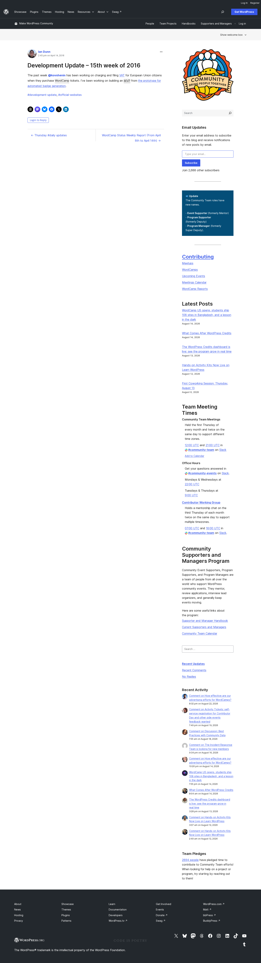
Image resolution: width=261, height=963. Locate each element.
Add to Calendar (194, 455)
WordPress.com (214, 903)
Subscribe (191, 162)
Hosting (18, 915)
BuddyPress (211, 920)
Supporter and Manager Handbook (205, 620)
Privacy (18, 920)
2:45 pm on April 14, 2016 (51, 55)
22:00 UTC (192, 484)
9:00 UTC (191, 495)
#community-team (201, 450)
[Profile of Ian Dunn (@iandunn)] (32, 54)
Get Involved (163, 903)
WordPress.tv (118, 920)
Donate (162, 915)
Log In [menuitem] (244, 2)
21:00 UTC (213, 445)
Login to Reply (38, 120)
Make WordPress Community (36, 23)
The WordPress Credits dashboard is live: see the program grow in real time (209, 803)
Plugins (65, 915)
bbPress (209, 915)
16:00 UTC (213, 528)
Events (160, 909)
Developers (116, 915)
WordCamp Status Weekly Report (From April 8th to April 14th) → (131, 137)
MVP (127, 80)
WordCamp (62, 80)
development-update (42, 95)
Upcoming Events (193, 276)
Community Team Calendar (199, 633)
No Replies (189, 676)
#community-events (202, 473)
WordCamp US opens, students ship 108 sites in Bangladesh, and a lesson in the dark (206, 314)
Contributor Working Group (201, 502)
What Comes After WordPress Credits (206, 333)
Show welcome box (231, 34)
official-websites (70, 95)
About (17, 903)
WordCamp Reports (195, 289)
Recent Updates (193, 664)
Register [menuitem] (255, 2)
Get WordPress (244, 11)
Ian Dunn (44, 51)
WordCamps (190, 269)
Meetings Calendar (194, 282)
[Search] (230, 113)
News (17, 909)
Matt (207, 909)
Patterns (66, 920)
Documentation (118, 909)
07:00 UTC (192, 528)
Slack (222, 450)
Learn (112, 903)
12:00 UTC (192, 445)
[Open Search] (223, 12)
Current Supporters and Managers (204, 627)
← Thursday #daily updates (49, 135)
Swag (160, 920)
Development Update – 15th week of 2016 (84, 65)
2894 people (190, 860)
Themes (66, 909)
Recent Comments (194, 670)
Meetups (187, 263)
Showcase (67, 903)
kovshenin (57, 75)
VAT (122, 75)
